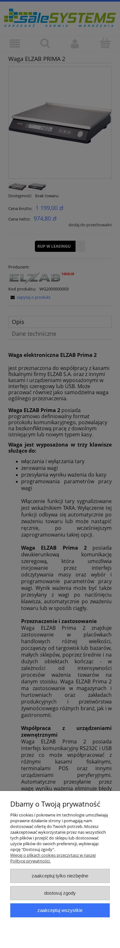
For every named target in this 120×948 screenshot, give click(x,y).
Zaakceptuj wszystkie (60, 910)
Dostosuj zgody (60, 893)
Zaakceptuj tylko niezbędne (60, 875)
